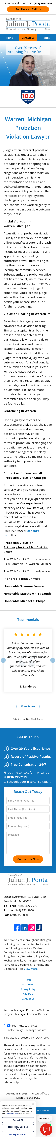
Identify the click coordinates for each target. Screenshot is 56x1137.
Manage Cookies (36, 1030)
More (47, 37)
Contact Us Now (28, 859)
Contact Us (28, 37)
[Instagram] (31, 927)
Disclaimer (28, 984)
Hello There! (44, 1118)
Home (9, 37)
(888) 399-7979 (27, 906)
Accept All (18, 1120)
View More (28, 706)
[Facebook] (17, 927)
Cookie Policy (14, 1030)
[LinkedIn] (24, 927)
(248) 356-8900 (24, 910)
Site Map (28, 994)
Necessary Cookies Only (18, 1127)
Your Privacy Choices (24, 1025)
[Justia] (39, 927)
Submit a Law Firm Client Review (28, 719)
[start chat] (46, 1129)
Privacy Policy (28, 989)
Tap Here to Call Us (28, 9)
